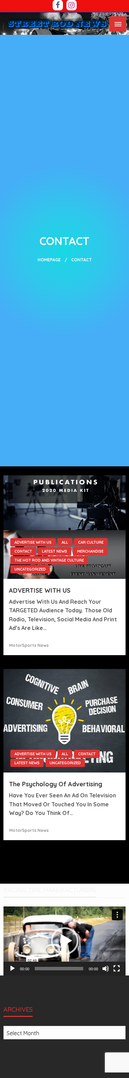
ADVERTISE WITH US (33, 542)
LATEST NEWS (54, 551)
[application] (64, 940)
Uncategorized (30, 569)
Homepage (49, 259)
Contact (23, 551)
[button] (64, 941)
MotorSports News (29, 645)
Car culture (91, 542)
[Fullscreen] (116, 968)
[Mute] (105, 968)
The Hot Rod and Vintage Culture (49, 560)
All (65, 542)
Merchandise (90, 551)
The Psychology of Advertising (55, 784)
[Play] (12, 968)
